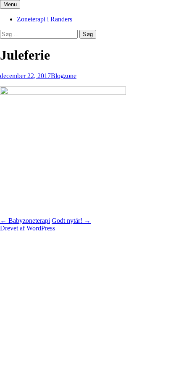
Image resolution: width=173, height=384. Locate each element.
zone (70, 75)
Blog (57, 75)
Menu (10, 4)
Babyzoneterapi (25, 220)
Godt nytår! (71, 220)
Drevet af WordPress (27, 228)
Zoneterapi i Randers (44, 19)
